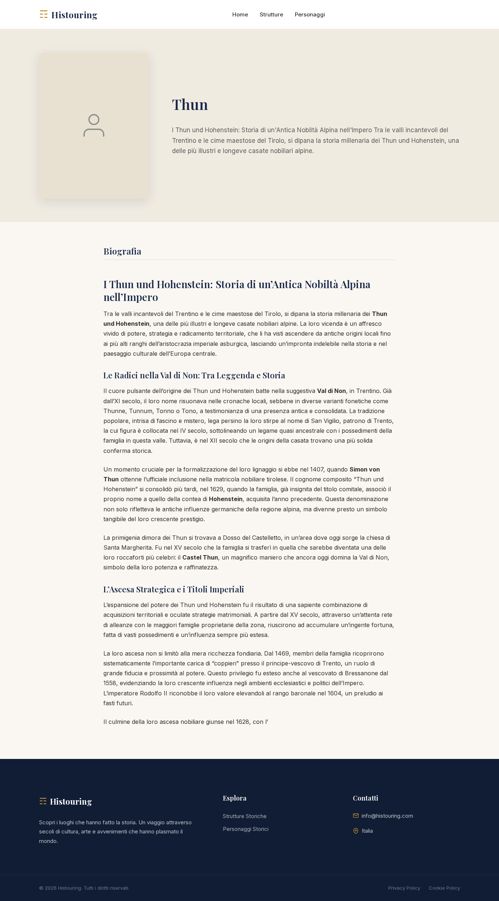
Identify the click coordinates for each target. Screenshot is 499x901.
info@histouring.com (387, 815)
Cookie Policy (444, 888)
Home (240, 14)
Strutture (271, 14)
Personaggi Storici (245, 828)
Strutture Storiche (245, 816)
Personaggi (310, 14)
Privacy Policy (404, 888)
